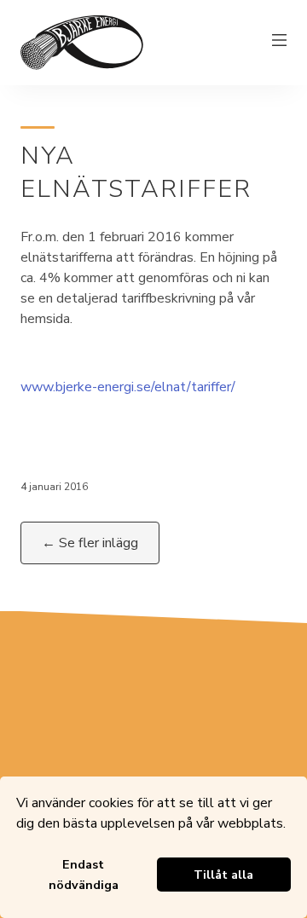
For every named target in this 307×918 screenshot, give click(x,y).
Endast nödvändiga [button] (84, 874)
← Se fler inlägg (90, 543)
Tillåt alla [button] (223, 874)
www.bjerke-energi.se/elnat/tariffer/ (127, 387)
